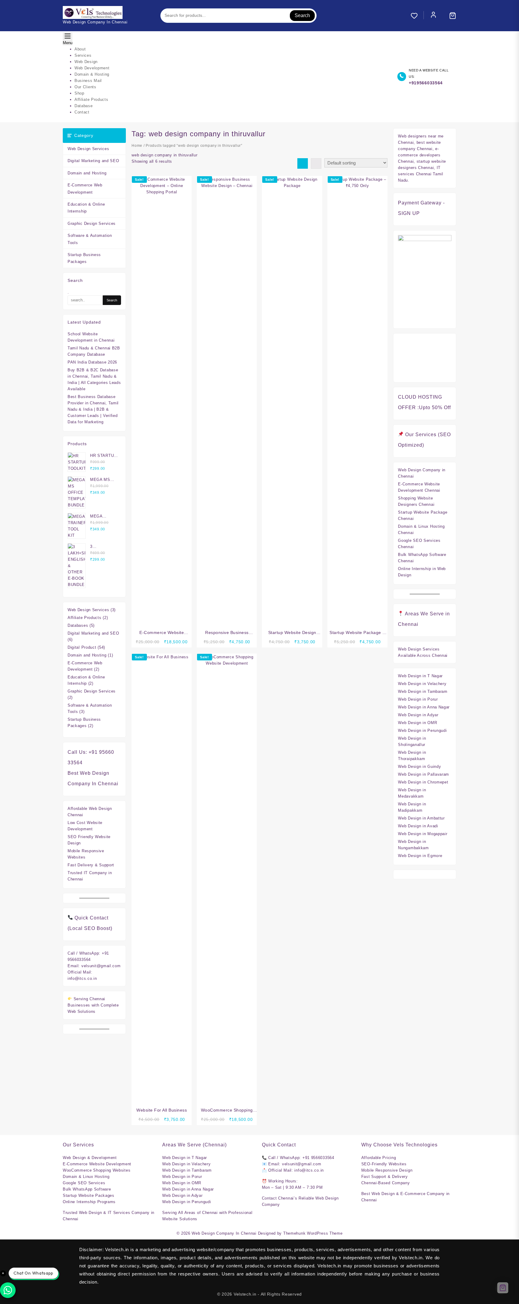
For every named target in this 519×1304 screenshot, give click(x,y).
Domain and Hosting (87, 173)
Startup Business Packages (84, 258)
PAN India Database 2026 (92, 362)
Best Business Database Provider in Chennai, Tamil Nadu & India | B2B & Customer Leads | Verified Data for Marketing (93, 409)
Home (137, 145)
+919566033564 (426, 82)
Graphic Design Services (92, 223)
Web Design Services (88, 148)
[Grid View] (302, 163)
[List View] (316, 163)
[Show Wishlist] (417, 15)
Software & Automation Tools (90, 239)
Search (302, 15)
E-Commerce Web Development (85, 188)
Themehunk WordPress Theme (313, 1233)
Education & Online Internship (86, 207)
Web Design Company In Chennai (224, 1233)
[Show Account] (433, 15)
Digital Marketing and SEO (93, 160)
